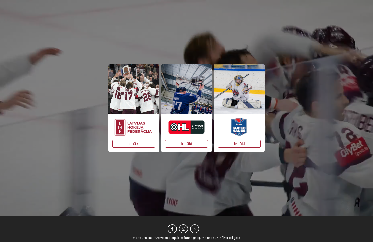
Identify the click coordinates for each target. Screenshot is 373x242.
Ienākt (133, 144)
